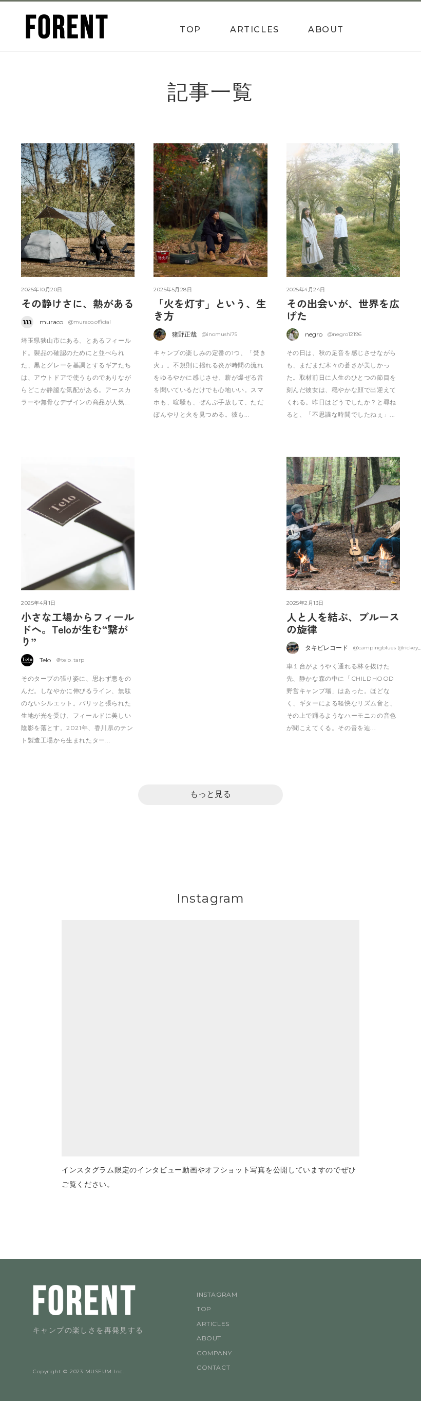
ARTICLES (254, 29)
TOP (190, 29)
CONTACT (213, 1367)
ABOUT (326, 29)
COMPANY (214, 1353)
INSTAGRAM (217, 1294)
